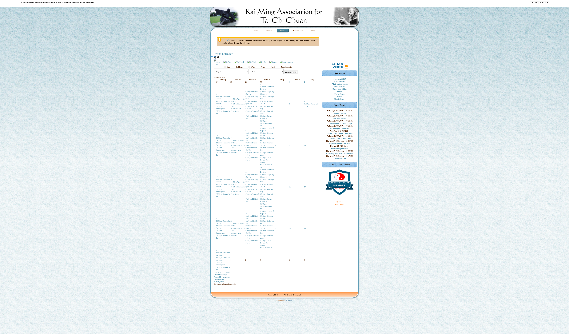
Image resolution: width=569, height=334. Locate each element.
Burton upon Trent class (339, 128)
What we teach (339, 81)
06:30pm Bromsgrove (220, 107)
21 (275, 187)
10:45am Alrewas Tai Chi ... (266, 102)
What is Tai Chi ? (339, 79)
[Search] (272, 61)
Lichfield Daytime (339, 113)
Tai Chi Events (219, 279)
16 (305, 145)
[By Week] (251, 61)
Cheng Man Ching (339, 89)
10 (217, 135)
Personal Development (222, 277)
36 (214, 260)
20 (261, 167)
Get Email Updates (338, 65)
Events (282, 30)
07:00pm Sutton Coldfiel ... (251, 107)
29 (290, 228)
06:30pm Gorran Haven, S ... (266, 117)
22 (290, 187)
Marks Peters (339, 94)
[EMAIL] (218, 57)
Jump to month (291, 72)
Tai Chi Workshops (220, 274)
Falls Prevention (340, 86)
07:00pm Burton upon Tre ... (251, 102)
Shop (313, 30)
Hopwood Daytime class (339, 148)
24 (217, 218)
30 (305, 228)
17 (217, 177)
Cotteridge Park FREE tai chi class (339, 153)
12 (246, 130)
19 (246, 172)
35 (214, 228)
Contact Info (298, 30)
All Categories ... (220, 281)
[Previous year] (217, 61)
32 (214, 104)
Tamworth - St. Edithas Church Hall (339, 133)
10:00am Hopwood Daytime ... (267, 87)
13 (261, 125)
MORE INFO (544, 2)
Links (339, 96)
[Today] (263, 61)
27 (261, 208)
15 (290, 145)
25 (231, 221)
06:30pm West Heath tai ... (236, 109)
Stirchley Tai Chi (339, 118)
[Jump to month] (286, 61)
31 (214, 82)
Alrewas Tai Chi (339, 158)
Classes (269, 30)
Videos (339, 91)
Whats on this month (339, 84)
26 (246, 213)
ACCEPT (535, 2)
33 (214, 145)
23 (305, 187)
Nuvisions (289, 300)
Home (256, 30)
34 (214, 187)
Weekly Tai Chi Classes (222, 272)
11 (231, 138)
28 (275, 228)
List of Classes (339, 99)
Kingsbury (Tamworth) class (339, 143)
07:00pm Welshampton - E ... (267, 122)
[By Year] (227, 61)
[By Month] (239, 61)
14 (275, 145)
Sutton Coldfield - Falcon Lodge (339, 123)
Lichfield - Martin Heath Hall (340, 138)
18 (231, 179)
